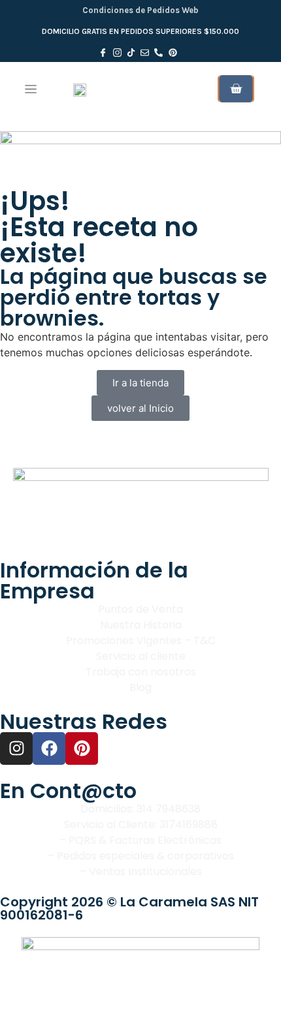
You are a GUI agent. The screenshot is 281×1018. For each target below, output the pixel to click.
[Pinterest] (81, 748)
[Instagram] (16, 748)
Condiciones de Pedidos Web (140, 10)
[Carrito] (236, 88)
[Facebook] (49, 748)
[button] (30, 89)
